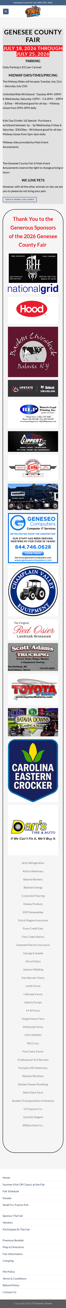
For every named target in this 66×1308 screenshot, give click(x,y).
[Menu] (6, 11)
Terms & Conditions (14, 1278)
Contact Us (9, 1292)
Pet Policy (9, 1271)
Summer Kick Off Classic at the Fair (24, 1184)
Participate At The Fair (16, 1229)
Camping (8, 1260)
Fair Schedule (11, 1191)
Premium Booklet (13, 1240)
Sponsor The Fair (13, 1215)
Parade (7, 1198)
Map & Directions (13, 1247)
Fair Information (13, 1254)
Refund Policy (11, 1285)
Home (6, 1177)
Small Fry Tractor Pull (15, 1204)
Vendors (8, 1222)
